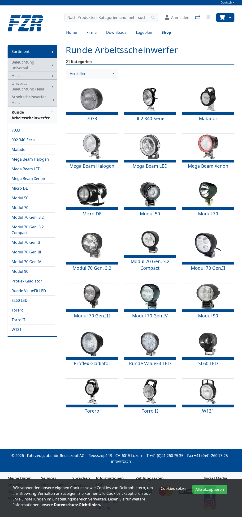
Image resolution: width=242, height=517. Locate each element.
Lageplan (144, 32)
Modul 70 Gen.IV (26, 261)
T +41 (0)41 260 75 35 (165, 455)
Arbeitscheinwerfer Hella (29, 99)
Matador (19, 149)
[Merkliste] (209, 17)
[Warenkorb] (221, 17)
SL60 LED (20, 300)
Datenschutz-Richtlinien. (77, 504)
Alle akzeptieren (209, 489)
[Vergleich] (198, 17)
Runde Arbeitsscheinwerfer (31, 115)
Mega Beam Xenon (28, 178)
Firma (91, 32)
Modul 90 (20, 271)
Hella (16, 75)
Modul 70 (20, 207)
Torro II (18, 319)
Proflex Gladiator (27, 281)
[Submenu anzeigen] (52, 51)
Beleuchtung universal (23, 65)
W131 (17, 329)
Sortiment (21, 51)
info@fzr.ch (121, 461)
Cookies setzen (174, 488)
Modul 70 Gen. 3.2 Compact (28, 229)
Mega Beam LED (26, 168)
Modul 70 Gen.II (26, 242)
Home (71, 32)
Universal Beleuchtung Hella (28, 86)
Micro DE (20, 188)
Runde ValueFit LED (29, 290)
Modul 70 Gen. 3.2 (28, 217)
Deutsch (226, 2)
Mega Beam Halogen (30, 159)
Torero (18, 310)
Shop (166, 32)
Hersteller (78, 73)
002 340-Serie (23, 139)
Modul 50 (20, 198)
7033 (16, 130)
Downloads (116, 32)
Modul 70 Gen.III (26, 252)
